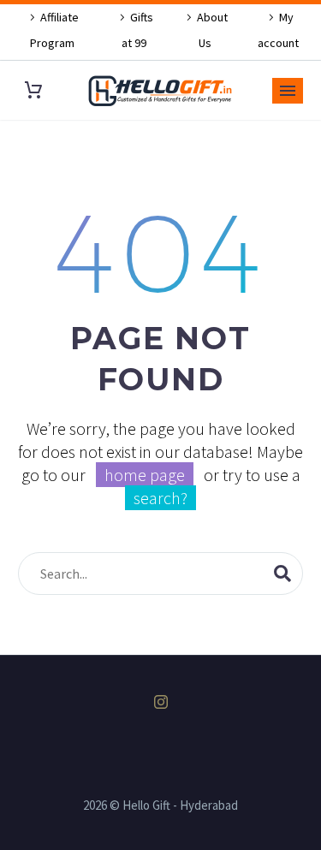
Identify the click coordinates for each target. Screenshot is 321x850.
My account (278, 30)
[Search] (282, 573)
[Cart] (33, 90)
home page (144, 474)
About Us (212, 30)
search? (160, 497)
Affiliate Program (55, 30)
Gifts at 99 (137, 30)
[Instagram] (161, 702)
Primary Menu (287, 91)
